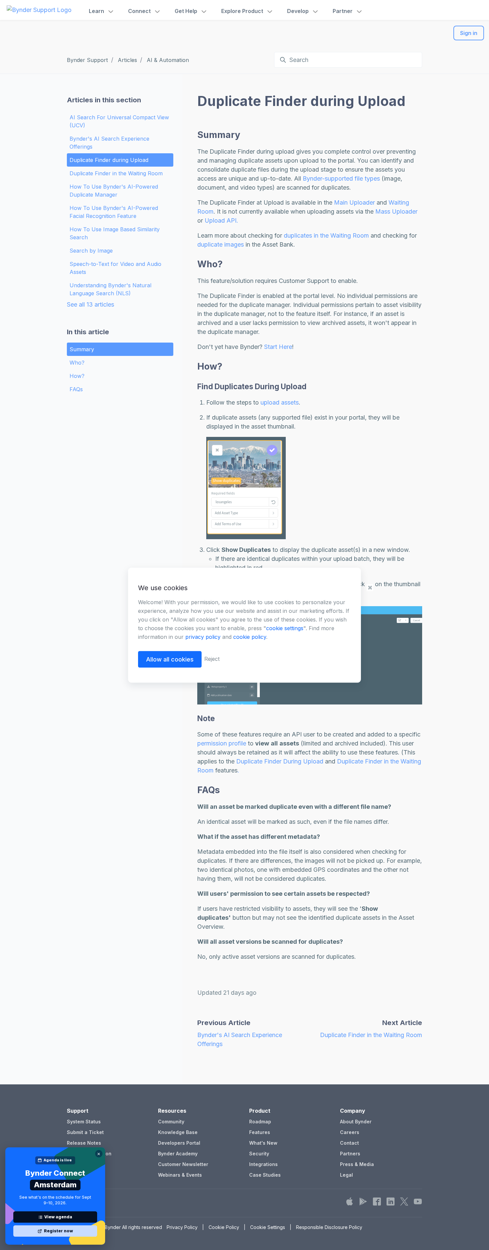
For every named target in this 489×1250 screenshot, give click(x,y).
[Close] (98, 1153)
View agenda (58, 1216)
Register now (58, 1230)
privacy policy (203, 636)
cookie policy (249, 636)
